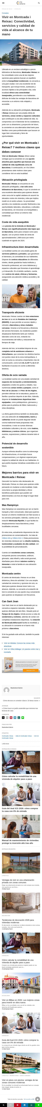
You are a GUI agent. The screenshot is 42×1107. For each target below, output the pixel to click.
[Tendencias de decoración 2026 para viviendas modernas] (21, 903)
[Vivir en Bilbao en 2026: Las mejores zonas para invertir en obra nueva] (21, 983)
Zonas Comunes (25, 1075)
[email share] (7, 717)
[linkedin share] (15, 717)
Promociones (14, 1075)
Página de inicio (7, 8)
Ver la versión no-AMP (29, 1099)
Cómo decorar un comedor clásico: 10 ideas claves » (21, 700)
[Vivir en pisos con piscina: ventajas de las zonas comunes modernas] (21, 1063)
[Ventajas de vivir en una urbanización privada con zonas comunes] (21, 863)
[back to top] (37, 1099)
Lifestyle (5, 875)
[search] (39, 3)
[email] (10, 1105)
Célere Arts (6, 538)
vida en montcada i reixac (24, 736)
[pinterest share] (11, 717)
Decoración (6, 915)
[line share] (22, 717)
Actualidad (6, 995)
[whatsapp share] (19, 717)
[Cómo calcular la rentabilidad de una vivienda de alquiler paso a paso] (21, 762)
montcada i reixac (7, 736)
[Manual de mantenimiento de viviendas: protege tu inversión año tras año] (21, 826)
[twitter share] (3, 717)
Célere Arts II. (18, 538)
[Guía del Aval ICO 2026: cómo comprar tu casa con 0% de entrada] (21, 794)
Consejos (17, 8)
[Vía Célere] (21, 3)
